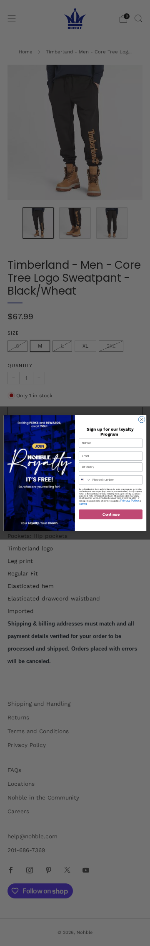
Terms (83, 503)
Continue (111, 514)
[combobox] (85, 479)
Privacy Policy (129, 500)
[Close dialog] (141, 419)
